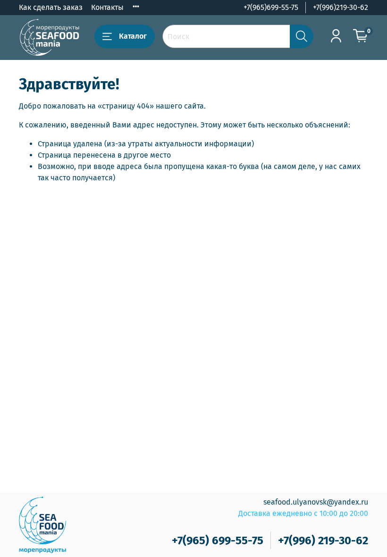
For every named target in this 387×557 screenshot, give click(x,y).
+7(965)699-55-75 (271, 7)
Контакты (107, 7)
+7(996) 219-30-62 (323, 540)
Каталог (133, 36)
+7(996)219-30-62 (340, 7)
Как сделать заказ (51, 7)
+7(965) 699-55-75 (217, 540)
